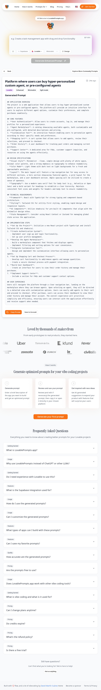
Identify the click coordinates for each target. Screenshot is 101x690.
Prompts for (40, 7)
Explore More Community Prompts (85, 71)
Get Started (90, 6)
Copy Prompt (15, 312)
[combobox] (37, 51)
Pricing (60, 7)
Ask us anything (50, 671)
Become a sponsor (73, 686)
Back (9, 71)
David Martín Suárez (49, 686)
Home (16, 7)
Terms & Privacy (90, 686)
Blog (52, 7)
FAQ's (68, 7)
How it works (27, 7)
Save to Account (30, 312)
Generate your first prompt (50, 416)
